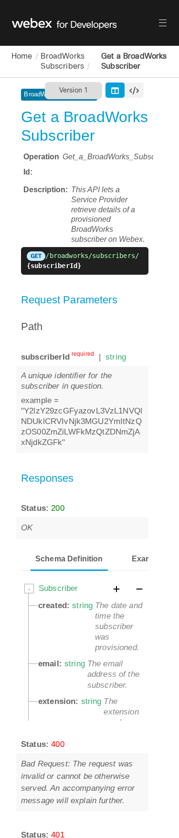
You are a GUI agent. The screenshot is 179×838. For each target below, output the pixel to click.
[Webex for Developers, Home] (84, 22)
